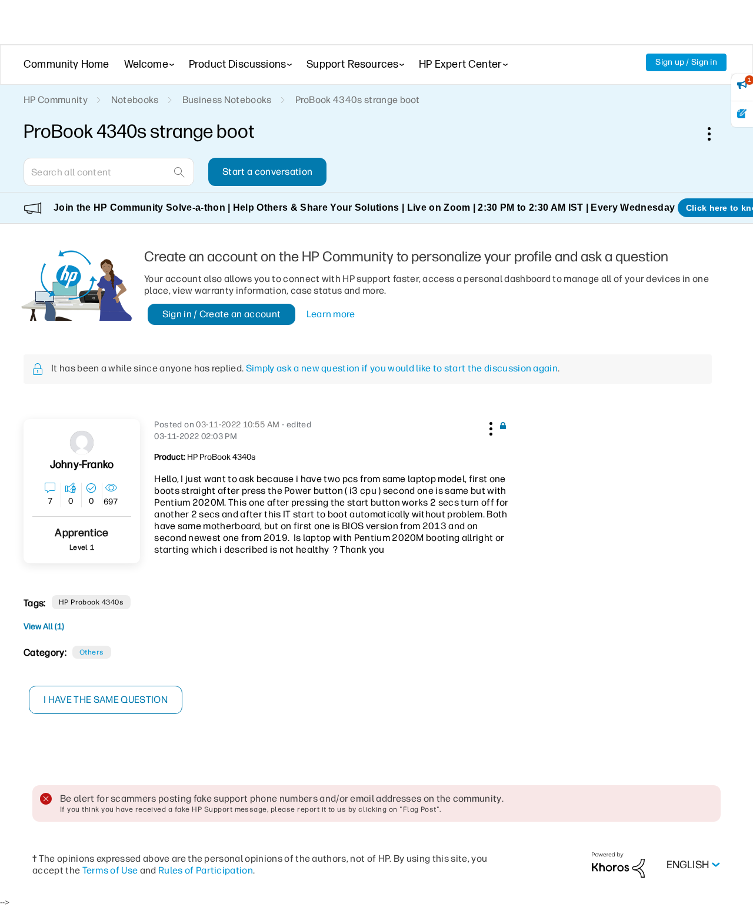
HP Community (56, 99)
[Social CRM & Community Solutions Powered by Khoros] (618, 864)
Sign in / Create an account (221, 314)
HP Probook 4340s (91, 602)
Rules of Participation (205, 870)
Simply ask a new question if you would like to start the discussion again (402, 368)
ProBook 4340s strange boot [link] (357, 99)
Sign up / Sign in (686, 62)
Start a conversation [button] (267, 171)
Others (91, 652)
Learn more (330, 314)
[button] (489, 426)
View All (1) (44, 627)
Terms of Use (110, 870)
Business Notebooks (227, 99)
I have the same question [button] (106, 699)
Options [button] (715, 133)
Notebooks (135, 99)
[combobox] (109, 172)
